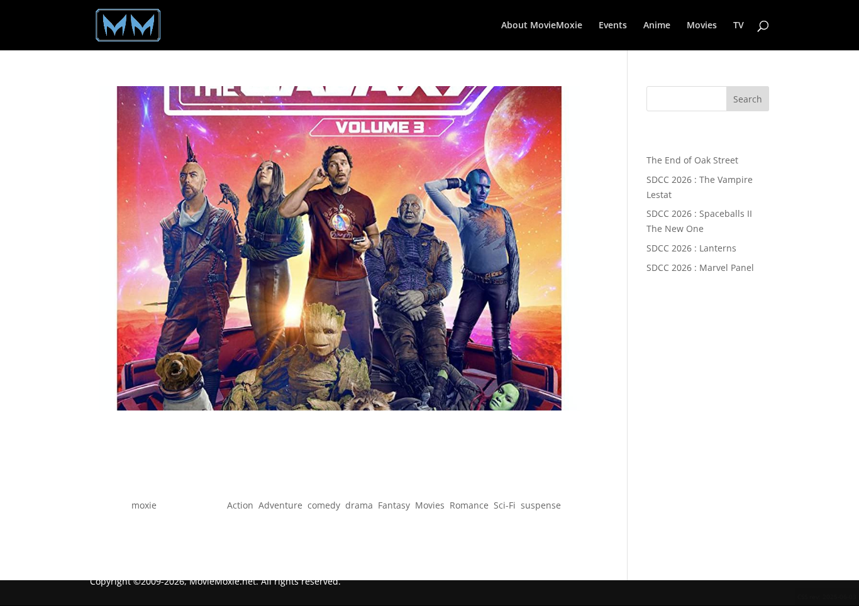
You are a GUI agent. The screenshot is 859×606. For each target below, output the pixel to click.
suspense (541, 505)
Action (240, 505)
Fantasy (394, 505)
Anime (656, 26)
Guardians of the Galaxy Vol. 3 (340, 482)
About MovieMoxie (541, 26)
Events (613, 26)
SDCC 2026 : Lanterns (691, 248)
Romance (469, 505)
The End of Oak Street (692, 160)
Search (747, 99)
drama (359, 505)
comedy (324, 505)
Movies (702, 26)
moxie (144, 505)
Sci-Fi (505, 505)
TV (738, 26)
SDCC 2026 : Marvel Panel (700, 267)
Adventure (280, 505)
